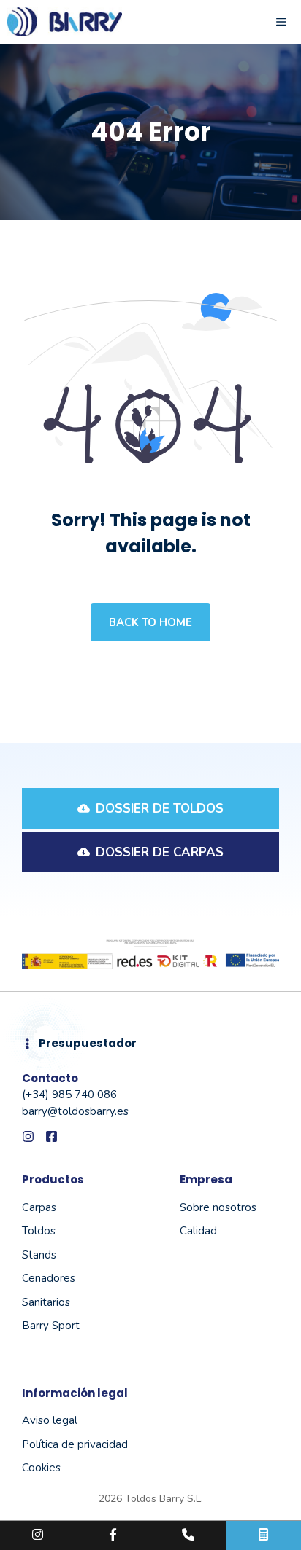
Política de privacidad (75, 1444)
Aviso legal (49, 1420)
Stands (39, 1255)
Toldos (39, 1231)
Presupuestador (88, 1043)
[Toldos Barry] (64, 22)
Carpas (39, 1207)
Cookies (41, 1467)
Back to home (150, 622)
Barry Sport (51, 1325)
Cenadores (48, 1278)
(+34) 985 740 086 (69, 1094)
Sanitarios (46, 1302)
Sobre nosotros (218, 1207)
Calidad (198, 1231)
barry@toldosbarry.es (75, 1111)
